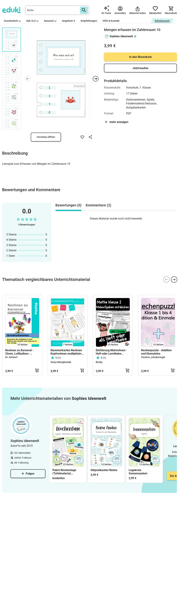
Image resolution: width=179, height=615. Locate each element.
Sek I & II (31, 20)
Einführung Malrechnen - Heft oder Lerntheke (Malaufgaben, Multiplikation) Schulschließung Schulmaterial (111, 352)
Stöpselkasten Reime (104, 470)
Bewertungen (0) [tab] (68, 205)
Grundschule (11, 20)
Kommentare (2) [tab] (98, 205)
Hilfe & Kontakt (111, 20)
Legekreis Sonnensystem (138, 471)
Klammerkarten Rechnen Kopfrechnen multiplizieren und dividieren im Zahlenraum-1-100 (68, 352)
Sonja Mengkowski (61, 362)
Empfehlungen (89, 20)
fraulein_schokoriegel (153, 357)
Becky (99, 362)
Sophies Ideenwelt (121, 36)
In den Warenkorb (140, 57)
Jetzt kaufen (140, 68)
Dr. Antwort (11, 357)
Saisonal (49, 20)
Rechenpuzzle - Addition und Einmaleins (156, 352)
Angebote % (68, 20)
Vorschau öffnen (46, 137)
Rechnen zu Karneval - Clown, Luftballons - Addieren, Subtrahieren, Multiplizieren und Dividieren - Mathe (20, 352)
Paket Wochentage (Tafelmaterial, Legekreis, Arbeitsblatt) (67, 471)
